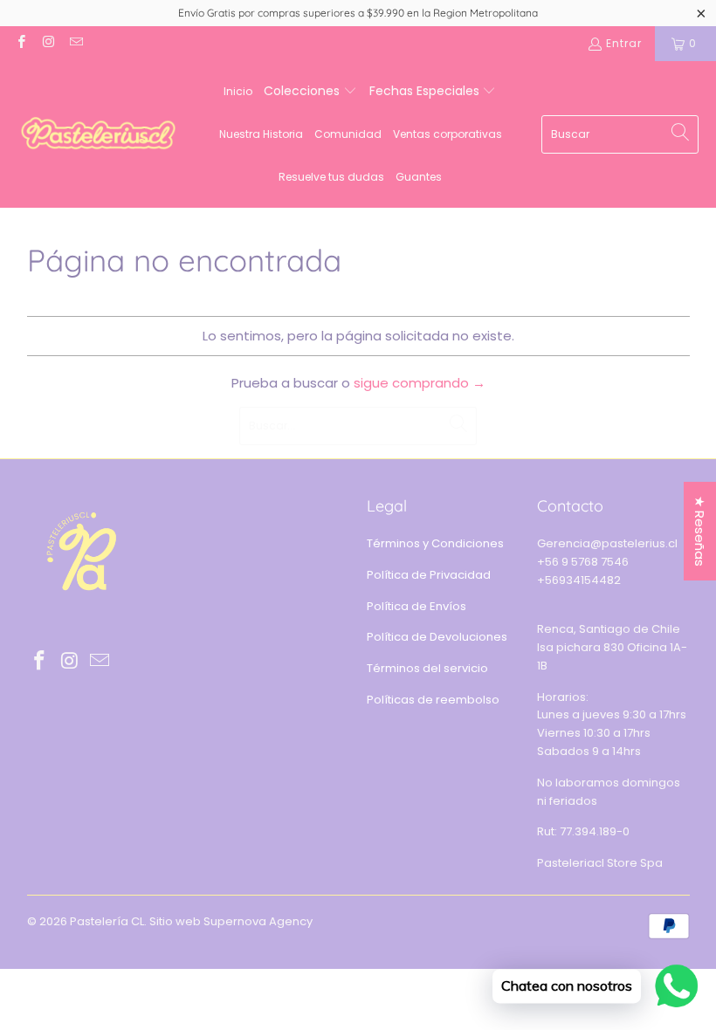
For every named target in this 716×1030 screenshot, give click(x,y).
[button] (310, 91)
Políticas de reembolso (433, 699)
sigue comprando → (419, 383)
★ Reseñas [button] (700, 531)
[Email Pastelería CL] (75, 43)
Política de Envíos (416, 606)
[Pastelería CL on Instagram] (47, 43)
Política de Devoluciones (437, 636)
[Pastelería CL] (98, 134)
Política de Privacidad (429, 574)
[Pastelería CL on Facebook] (20, 43)
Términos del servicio (427, 668)
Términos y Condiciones (435, 543)
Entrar (624, 43)
